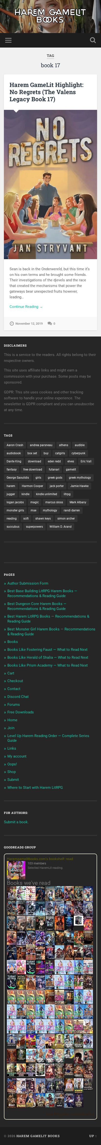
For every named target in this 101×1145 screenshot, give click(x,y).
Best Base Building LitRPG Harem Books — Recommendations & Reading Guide (42, 593)
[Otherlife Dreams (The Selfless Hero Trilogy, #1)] (21, 914)
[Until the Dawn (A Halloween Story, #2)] (88, 989)
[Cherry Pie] (31, 899)
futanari (54, 469)
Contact (13, 689)
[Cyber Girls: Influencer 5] (50, 1017)
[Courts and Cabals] (21, 1092)
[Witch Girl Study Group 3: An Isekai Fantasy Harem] (88, 1089)
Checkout (15, 681)
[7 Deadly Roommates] (11, 899)
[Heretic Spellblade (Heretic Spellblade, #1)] (69, 1107)
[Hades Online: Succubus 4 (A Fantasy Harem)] (88, 959)
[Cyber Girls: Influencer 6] (50, 1032)
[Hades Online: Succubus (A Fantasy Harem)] (59, 959)
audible (80, 445)
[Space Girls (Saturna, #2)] (21, 1017)
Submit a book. (16, 822)
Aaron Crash (15, 445)
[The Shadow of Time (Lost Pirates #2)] (11, 915)
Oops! (12, 764)
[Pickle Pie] (21, 899)
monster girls (15, 510)
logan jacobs (15, 502)
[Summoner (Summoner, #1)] (59, 915)
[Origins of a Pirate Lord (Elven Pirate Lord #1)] (59, 1077)
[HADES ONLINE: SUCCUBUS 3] (78, 959)
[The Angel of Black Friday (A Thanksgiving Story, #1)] (88, 944)
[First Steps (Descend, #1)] (21, 1059)
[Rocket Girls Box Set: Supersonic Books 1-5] (78, 973)
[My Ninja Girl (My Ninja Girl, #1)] (69, 1048)
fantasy (12, 469)
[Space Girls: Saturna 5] (31, 1032)
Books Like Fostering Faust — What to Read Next (47, 649)
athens (63, 445)
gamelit (71, 469)
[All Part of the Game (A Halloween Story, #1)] (11, 959)
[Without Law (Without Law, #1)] (31, 929)
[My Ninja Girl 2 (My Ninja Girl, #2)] (40, 1063)
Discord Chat (18, 696)
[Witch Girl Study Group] (11, 1045)
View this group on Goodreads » (70, 1114)
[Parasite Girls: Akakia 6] (31, 1017)
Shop (11, 772)
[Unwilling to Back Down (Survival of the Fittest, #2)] (21, 959)
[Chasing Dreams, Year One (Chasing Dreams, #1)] (31, 959)
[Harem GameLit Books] (50, 16)
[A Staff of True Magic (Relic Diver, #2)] (69, 929)
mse (33, 510)
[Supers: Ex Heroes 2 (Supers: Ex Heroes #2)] (50, 944)
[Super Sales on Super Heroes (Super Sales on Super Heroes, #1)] (31, 914)
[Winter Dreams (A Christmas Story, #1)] (78, 944)
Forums (13, 704)
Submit (13, 779)
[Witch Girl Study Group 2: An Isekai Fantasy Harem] (69, 1074)
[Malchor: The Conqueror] (50, 1078)
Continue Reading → (26, 306)
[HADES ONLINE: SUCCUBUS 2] (69, 959)
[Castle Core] (40, 1106)
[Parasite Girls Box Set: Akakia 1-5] (69, 1017)
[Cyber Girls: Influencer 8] (40, 1032)
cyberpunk (78, 453)
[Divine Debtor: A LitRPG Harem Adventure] (31, 1047)
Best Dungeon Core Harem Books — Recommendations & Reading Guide (36, 606)
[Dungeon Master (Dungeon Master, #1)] (11, 929)
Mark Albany (78, 502)
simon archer (66, 518)
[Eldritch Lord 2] (40, 929)
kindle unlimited (46, 494)
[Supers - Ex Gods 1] (69, 900)
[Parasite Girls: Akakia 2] (21, 1002)
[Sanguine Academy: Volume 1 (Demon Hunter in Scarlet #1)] (50, 1106)
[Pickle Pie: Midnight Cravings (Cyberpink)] (78, 988)
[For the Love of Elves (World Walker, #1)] (59, 943)
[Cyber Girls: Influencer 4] (88, 1002)
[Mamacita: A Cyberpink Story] (40, 973)
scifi (26, 518)
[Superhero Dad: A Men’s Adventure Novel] (88, 1047)
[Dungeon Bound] (50, 1091)
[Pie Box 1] (50, 973)
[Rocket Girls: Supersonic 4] (78, 1002)
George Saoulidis (18, 477)
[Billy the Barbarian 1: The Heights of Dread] (11, 1106)
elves (70, 461)
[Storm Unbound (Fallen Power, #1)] (40, 989)
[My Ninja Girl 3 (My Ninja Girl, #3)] (50, 1063)
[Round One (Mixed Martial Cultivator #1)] (11, 973)
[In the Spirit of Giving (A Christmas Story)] (69, 1003)
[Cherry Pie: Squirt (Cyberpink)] (21, 973)
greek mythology (80, 477)
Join (10, 728)
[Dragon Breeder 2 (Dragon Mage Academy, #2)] (88, 1077)
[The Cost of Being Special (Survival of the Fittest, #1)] (69, 944)
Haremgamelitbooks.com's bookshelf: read (40, 859)
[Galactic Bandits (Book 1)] (50, 928)
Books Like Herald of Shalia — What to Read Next (47, 657)
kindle (25, 494)
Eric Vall (86, 461)
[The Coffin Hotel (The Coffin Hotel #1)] (78, 1106)
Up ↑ (93, 1136)
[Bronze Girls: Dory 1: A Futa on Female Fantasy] (88, 1032)
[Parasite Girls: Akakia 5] (59, 1017)
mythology (50, 510)
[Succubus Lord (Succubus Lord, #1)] (78, 915)
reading (12, 518)
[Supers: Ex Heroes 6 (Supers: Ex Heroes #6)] (11, 943)
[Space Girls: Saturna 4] (88, 1017)
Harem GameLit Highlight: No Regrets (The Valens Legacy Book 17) (46, 92)
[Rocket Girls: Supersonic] (69, 988)
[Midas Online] (21, 988)
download (34, 461)
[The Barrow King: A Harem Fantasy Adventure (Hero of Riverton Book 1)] (78, 1092)
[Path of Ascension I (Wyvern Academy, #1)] (31, 1061)
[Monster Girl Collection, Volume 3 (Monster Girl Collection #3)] (31, 1106)
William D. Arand (61, 526)
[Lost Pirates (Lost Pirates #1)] (78, 900)
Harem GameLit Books (38, 1136)
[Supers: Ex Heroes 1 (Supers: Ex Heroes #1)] (50, 900)
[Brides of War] (40, 958)
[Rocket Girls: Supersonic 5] (78, 1017)
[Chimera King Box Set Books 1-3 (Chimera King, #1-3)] (40, 1075)
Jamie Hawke (79, 486)
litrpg (67, 494)
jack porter (57, 486)
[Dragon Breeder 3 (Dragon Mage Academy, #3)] (11, 1092)
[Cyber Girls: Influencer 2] (11, 1017)
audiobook (14, 453)
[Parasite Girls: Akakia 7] (69, 1032)
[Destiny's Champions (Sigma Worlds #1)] (78, 1047)
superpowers (34, 526)
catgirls (60, 453)
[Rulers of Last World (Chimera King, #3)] (31, 1076)
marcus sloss (54, 502)
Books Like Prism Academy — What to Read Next (47, 665)
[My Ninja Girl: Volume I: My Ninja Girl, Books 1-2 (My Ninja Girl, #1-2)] (69, 1057)
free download (32, 469)
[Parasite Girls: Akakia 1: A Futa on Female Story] (11, 1002)
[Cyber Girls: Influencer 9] (21, 1032)
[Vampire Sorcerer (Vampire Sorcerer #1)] (50, 958)
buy (46, 453)
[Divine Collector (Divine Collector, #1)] (88, 1063)
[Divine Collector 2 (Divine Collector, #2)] (69, 1090)
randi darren (72, 510)
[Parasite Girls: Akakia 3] (31, 1002)
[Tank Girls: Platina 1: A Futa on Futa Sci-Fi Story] (59, 1002)
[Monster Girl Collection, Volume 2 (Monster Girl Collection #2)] (59, 1047)
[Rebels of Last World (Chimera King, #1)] (11, 1076)
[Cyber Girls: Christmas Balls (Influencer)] (88, 973)
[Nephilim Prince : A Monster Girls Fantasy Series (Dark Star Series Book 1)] (21, 1107)
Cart (10, 673)
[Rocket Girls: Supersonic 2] (59, 1032)
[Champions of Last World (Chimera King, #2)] (21, 1076)
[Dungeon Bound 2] (59, 1091)
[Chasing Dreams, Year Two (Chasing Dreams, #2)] (21, 1048)
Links (11, 748)
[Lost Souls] (40, 1092)
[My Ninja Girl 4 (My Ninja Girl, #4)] (59, 1063)
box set (32, 453)
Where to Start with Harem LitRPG (35, 787)
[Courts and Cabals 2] (31, 1092)
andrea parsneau (41, 445)
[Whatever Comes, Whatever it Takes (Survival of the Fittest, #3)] (11, 1063)
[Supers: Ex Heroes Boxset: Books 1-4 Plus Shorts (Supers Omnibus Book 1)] (78, 924)
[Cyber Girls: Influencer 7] (11, 1032)
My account (16, 756)
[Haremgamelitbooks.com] (17, 870)
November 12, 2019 (29, 323)
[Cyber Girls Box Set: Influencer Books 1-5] (59, 973)
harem (11, 486)
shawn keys (43, 518)
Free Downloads (20, 712)
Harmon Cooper (32, 486)
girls (38, 477)
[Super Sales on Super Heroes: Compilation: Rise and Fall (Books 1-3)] (50, 914)
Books (12, 642)
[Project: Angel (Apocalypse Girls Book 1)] (40, 1048)
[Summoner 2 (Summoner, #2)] (88, 915)
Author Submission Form (27, 583)
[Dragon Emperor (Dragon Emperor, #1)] (21, 929)
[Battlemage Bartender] (50, 1048)
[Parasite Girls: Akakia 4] (40, 1002)
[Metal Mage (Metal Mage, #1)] (69, 915)
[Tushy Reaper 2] (11, 988)
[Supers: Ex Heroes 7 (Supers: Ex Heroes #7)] (88, 928)
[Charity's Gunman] (59, 1106)
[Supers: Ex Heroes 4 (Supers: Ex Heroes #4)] (31, 944)
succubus (13, 526)
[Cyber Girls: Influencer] (59, 988)
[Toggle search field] (93, 40)
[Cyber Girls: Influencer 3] (69, 973)
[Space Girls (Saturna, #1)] (50, 988)
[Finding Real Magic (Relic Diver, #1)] (40, 899)
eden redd (54, 461)
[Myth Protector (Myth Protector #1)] (59, 900)
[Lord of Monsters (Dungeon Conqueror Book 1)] (59, 928)
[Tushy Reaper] (31, 973)
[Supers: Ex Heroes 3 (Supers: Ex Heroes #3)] (40, 944)
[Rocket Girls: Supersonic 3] (40, 1017)
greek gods (55, 477)
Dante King (14, 461)
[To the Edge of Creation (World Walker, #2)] (31, 989)
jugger (11, 494)
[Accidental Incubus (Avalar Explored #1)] (78, 1063)
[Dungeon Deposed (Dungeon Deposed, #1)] (40, 915)
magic (34, 502)
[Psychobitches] (88, 899)
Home (12, 720)
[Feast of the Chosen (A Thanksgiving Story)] (50, 1003)
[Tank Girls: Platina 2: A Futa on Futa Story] (78, 1032)
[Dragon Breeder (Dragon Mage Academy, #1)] (78, 1077)
